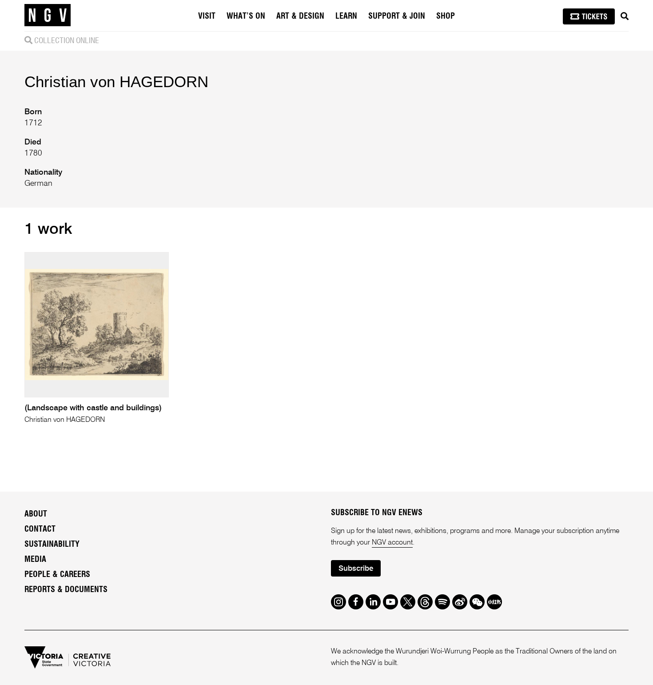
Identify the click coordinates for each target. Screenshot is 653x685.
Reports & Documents (66, 590)
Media (35, 560)
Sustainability (52, 545)
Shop (445, 16)
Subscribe (355, 569)
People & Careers (57, 575)
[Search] (625, 16)
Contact (40, 529)
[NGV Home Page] (47, 15)
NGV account (392, 542)
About (35, 514)
